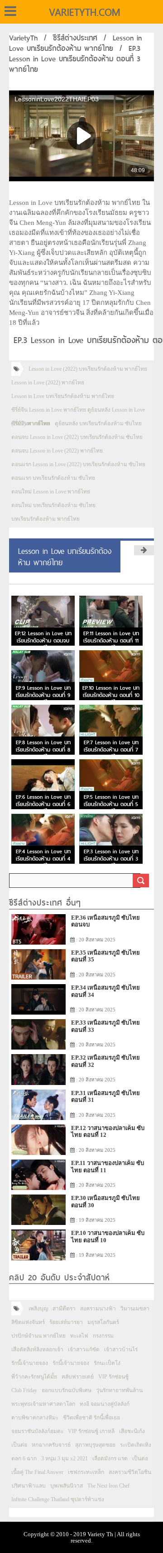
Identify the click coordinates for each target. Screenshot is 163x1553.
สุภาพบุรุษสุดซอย (95, 1445)
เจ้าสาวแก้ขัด (84, 1349)
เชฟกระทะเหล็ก (86, 1472)
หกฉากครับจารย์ (51, 1445)
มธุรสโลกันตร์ (103, 1322)
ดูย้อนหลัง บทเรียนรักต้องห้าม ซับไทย (98, 423)
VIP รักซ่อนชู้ (113, 1377)
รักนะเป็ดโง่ (107, 1363)
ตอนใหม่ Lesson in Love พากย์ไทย (50, 491)
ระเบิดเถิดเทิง (135, 1445)
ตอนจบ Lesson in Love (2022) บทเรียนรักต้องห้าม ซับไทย (77, 437)
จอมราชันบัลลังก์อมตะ (37, 1431)
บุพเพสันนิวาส (66, 1486)
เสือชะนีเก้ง (132, 1431)
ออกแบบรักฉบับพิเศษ (66, 1390)
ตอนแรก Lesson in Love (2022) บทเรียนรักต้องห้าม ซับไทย (78, 464)
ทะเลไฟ (79, 1336)
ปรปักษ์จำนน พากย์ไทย (38, 1336)
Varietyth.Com (84, 12)
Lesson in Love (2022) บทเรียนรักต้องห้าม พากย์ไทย (88, 369)
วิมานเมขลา (134, 1308)
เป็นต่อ (19, 1445)
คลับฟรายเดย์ (78, 1377)
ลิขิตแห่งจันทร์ (28, 1322)
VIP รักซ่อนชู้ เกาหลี (91, 1431)
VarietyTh (23, 38)
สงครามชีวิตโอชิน (130, 1472)
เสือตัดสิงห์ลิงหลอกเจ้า (37, 1349)
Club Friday (24, 1390)
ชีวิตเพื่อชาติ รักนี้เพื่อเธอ (91, 1417)
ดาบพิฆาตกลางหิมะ (34, 1417)
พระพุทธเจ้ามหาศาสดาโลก (43, 1404)
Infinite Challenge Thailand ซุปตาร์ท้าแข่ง (57, 1499)
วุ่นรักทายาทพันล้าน (119, 1390)
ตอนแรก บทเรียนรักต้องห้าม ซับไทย (53, 478)
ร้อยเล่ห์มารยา (66, 1322)
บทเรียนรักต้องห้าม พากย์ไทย (45, 519)
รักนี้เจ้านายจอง (29, 1363)
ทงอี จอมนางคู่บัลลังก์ (104, 1404)
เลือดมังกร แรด (110, 1458)
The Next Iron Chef (108, 1486)
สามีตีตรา (64, 1308)
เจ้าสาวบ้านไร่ (121, 1349)
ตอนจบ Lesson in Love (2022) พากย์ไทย (57, 451)
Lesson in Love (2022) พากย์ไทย (47, 382)
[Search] (141, 880)
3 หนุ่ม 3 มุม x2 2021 (64, 1458)
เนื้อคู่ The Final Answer (37, 1472)
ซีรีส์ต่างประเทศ (75, 38)
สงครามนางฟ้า (98, 1308)
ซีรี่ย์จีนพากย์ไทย (30, 423)
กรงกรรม (103, 1336)
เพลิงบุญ (38, 1308)
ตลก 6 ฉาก (24, 1458)
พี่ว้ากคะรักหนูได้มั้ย (34, 1377)
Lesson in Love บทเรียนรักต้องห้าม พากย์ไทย (75, 43)
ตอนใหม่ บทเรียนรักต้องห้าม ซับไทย (53, 505)
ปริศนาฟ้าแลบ (28, 1486)
